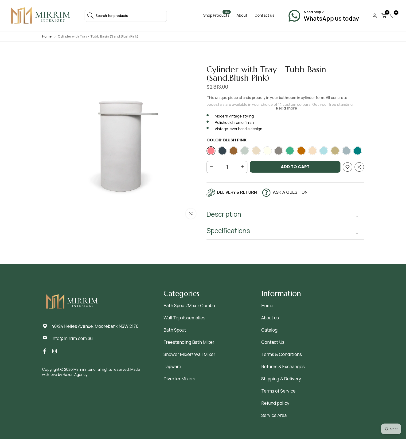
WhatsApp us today (331, 18)
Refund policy (275, 403)
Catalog (269, 330)
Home (47, 36)
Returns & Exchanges (283, 366)
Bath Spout (175, 330)
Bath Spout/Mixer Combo (189, 306)
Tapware (172, 366)
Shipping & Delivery (281, 379)
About (242, 15)
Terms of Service (278, 391)
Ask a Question (290, 192)
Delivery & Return (237, 192)
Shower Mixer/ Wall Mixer (189, 354)
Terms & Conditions (281, 354)
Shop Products (216, 15)
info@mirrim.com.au (72, 338)
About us (270, 318)
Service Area (274, 415)
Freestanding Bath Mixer (189, 342)
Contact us (264, 15)
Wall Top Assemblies (184, 318)
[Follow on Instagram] (54, 351)
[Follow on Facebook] (44, 351)
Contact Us (273, 342)
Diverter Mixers (179, 379)
